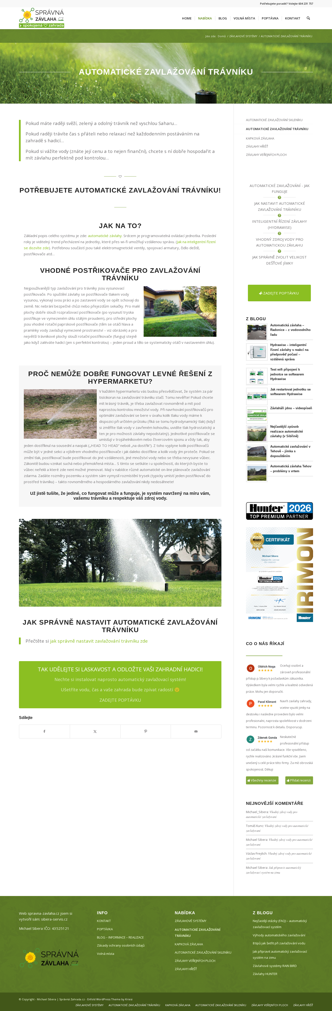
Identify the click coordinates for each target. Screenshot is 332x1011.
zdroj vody (155, 498)
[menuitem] (187, 18)
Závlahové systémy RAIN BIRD (275, 966)
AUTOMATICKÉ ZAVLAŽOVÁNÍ (275, 185)
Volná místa (105, 953)
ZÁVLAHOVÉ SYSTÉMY (190, 921)
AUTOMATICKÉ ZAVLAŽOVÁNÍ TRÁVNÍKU (277, 129)
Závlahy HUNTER (265, 974)
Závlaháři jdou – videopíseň (291, 408)
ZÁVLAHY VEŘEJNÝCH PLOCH (266, 154)
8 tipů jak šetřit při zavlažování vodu (279, 943)
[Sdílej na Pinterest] (146, 731)
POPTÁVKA (105, 929)
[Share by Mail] (196, 731)
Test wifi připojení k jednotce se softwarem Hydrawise (287, 374)
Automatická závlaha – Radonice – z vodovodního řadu (290, 330)
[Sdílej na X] (95, 731)
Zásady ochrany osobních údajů (121, 945)
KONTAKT (104, 921)
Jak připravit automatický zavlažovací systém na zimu (280, 954)
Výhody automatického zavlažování (279, 935)
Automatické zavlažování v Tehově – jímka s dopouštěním (290, 451)
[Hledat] (308, 18)
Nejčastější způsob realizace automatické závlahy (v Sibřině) (286, 431)
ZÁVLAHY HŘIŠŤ (257, 146)
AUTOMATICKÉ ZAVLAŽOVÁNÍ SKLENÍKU (274, 120)
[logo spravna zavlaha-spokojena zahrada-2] (41, 18)
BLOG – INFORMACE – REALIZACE (120, 937)
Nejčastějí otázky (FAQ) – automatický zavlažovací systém (280, 924)
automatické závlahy (105, 235)
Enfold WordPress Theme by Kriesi (109, 999)
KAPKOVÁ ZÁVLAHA (260, 138)
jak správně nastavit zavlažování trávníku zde (99, 641)
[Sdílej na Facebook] (44, 731)
